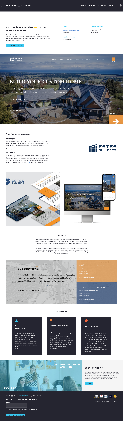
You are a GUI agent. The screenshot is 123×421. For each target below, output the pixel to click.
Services (83, 6)
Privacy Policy (17, 411)
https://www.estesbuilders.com (71, 30)
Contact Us (102, 6)
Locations (111, 6)
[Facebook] (12, 395)
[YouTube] (15, 395)
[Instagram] (7, 395)
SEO (28, 162)
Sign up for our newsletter (16, 415)
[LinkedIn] (9, 395)
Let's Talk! (89, 383)
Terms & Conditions (101, 401)
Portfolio (92, 6)
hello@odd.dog (23, 395)
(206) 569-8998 (26, 6)
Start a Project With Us (15, 45)
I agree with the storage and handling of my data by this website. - (22, 410)
